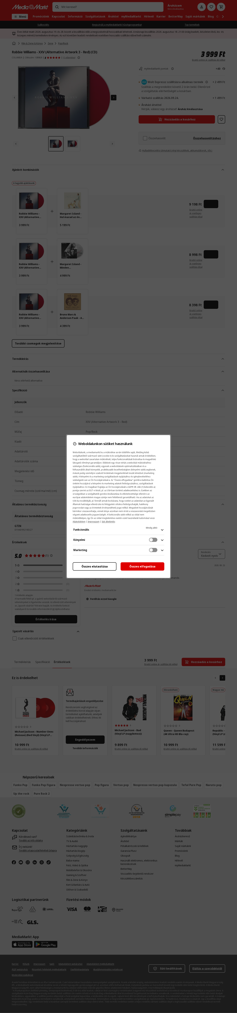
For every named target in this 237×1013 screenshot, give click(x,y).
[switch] (153, 540)
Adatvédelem (79, 521)
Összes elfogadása (142, 566)
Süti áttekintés (108, 521)
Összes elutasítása (95, 566)
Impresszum (93, 521)
